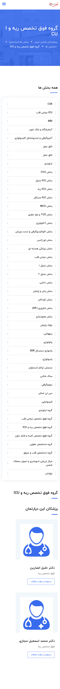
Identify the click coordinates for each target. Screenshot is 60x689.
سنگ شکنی (46, 376)
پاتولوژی (48, 342)
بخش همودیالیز (44, 316)
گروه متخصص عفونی (41, 444)
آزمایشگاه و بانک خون (40, 129)
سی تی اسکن (45, 393)
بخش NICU (46, 206)
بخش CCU (46, 172)
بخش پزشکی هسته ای (40, 248)
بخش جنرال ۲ (45, 274)
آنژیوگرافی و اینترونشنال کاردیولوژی (33, 138)
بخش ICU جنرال (44, 180)
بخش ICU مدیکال (43, 197)
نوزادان (48, 473)
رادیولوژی (47, 359)
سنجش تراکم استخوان (40, 367)
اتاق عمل (47, 146)
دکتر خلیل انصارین (42, 568)
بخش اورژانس (44, 240)
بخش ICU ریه (45, 189)
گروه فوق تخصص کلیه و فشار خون (33, 436)
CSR (50, 104)
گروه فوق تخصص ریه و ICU (37, 427)
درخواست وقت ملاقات (41, 581)
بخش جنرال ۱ (45, 265)
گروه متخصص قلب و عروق (38, 453)
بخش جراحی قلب (43, 257)
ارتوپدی (48, 163)
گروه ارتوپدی (45, 410)
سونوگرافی (47, 384)
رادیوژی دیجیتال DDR (41, 350)
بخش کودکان (45, 299)
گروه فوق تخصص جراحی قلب (37, 419)
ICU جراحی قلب (44, 112)
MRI (50, 121)
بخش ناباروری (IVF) (42, 308)
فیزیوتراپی (47, 402)
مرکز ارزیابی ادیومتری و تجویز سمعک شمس (32, 463)
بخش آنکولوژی (44, 223)
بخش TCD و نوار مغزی (40, 214)
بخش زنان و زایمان (42, 291)
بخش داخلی (46, 282)
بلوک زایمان (46, 325)
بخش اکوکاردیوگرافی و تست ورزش (33, 231)
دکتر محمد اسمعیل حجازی (37, 641)
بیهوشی (48, 333)
